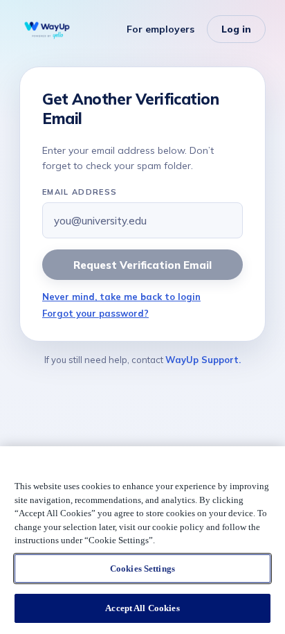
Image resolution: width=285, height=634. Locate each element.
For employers (160, 29)
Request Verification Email (142, 265)
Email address (79, 192)
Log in (236, 29)
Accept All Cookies (142, 608)
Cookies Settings (142, 568)
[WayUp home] (47, 29)
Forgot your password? (95, 313)
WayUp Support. (203, 359)
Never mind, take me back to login (121, 296)
